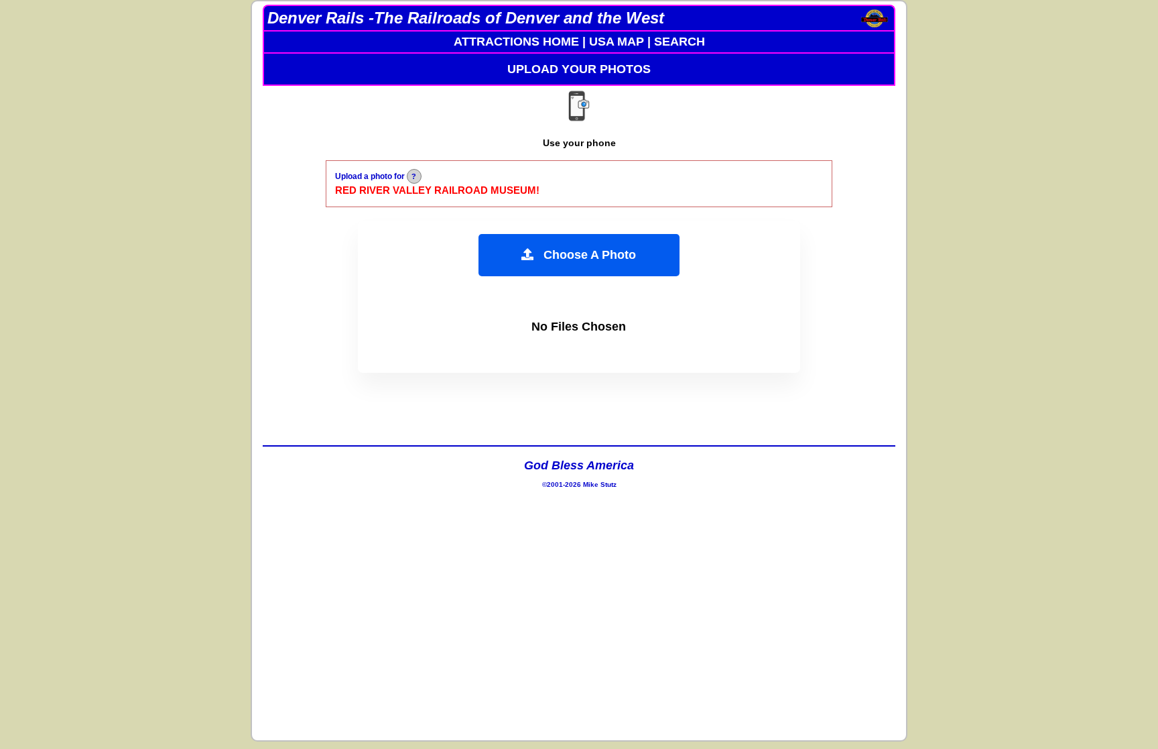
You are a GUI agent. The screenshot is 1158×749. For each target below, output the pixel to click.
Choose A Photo (584, 255)
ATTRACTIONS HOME (516, 41)
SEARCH (679, 41)
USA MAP (616, 41)
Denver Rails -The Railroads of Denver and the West (465, 18)
